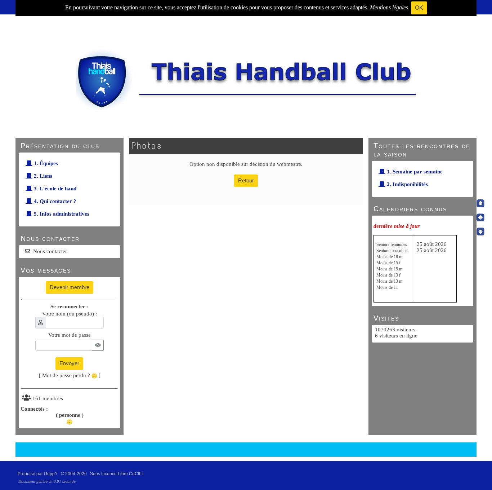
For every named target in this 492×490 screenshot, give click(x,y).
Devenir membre (69, 287)
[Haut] (480, 203)
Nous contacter (50, 251)
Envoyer (69, 363)
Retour (246, 180)
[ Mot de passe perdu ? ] (69, 375)
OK (419, 8)
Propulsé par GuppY (38, 473)
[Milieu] (480, 217)
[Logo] (246, 80)
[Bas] (480, 231)
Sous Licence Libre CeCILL (117, 473)
